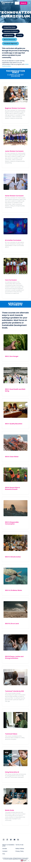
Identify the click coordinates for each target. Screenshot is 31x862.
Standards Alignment (10, 43)
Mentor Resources (9, 39)
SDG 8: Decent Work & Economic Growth (12, 488)
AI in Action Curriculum (13, 240)
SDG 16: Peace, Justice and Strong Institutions (14, 657)
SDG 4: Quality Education (13, 424)
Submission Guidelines (11, 31)
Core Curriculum (11, 280)
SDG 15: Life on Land (12, 623)
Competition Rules (9, 27)
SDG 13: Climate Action (13, 557)
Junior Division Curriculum (14, 151)
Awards (19, 35)
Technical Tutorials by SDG (14, 691)
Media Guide (9, 810)
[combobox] (24, 860)
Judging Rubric (8, 35)
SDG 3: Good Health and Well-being (15, 390)
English (24, 860)
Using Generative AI (12, 772)
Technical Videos (11, 734)
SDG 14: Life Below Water (13, 590)
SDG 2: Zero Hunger (11, 356)
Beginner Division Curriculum (15, 108)
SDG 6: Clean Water (12, 457)
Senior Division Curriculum (14, 196)
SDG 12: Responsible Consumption (12, 523)
